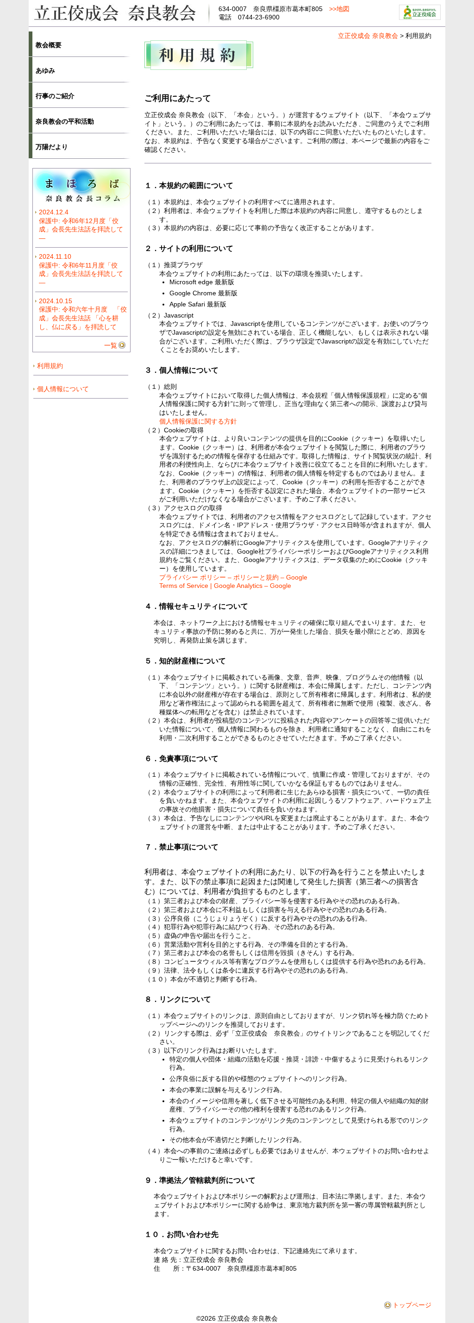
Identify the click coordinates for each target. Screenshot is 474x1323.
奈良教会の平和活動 (65, 121)
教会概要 (49, 45)
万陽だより (52, 146)
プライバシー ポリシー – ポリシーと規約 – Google (233, 577)
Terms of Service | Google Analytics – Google (225, 585)
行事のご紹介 (55, 96)
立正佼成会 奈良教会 (368, 35)
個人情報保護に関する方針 (198, 421)
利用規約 (50, 365)
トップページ (412, 1305)
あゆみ (45, 70)
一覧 (110, 345)
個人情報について (63, 389)
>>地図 (339, 8)
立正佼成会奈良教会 (119, 12)
